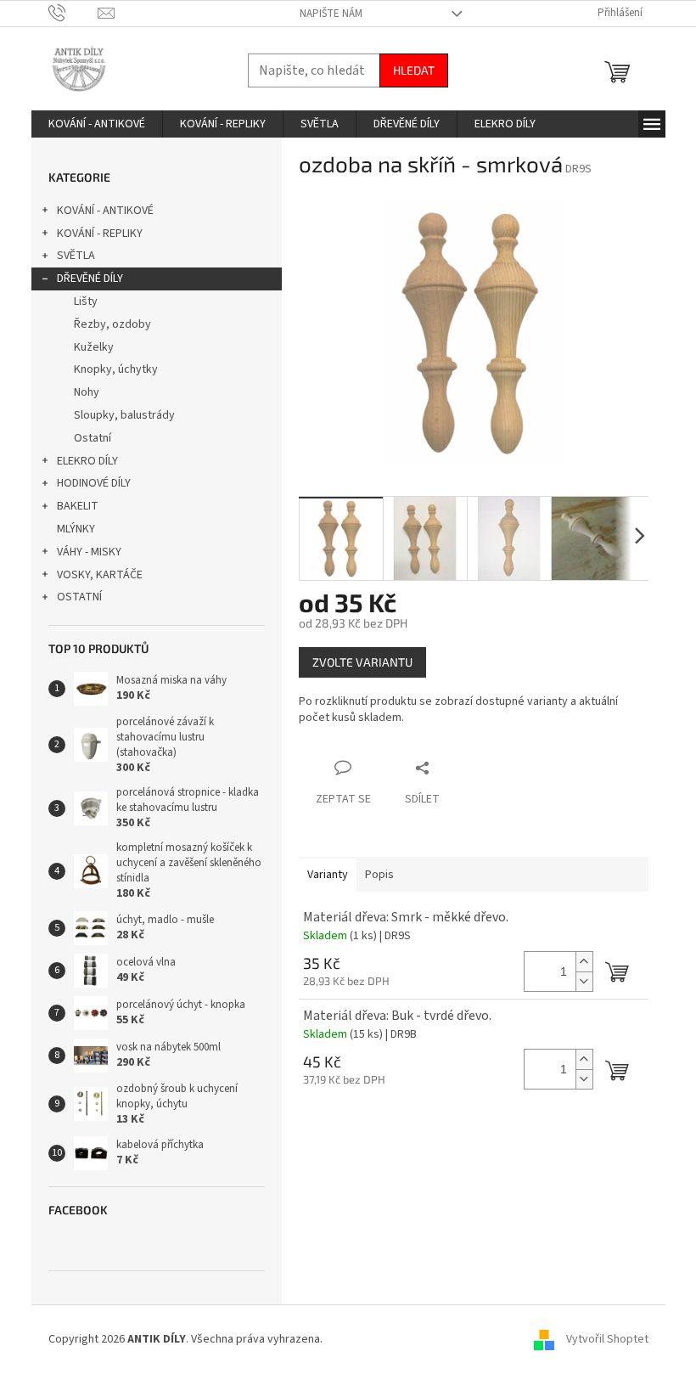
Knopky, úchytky (116, 369)
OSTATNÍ (79, 596)
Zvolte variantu (362, 662)
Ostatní (92, 438)
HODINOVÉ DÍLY (94, 483)
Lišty (86, 301)
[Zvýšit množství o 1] (583, 961)
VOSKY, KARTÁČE (100, 574)
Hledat (414, 70)
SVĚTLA (76, 255)
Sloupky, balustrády (124, 415)
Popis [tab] (379, 874)
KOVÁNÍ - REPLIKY (100, 233)
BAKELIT (77, 506)
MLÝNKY (76, 529)
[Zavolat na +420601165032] (73, 12)
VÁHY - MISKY (89, 551)
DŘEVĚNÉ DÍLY (90, 278)
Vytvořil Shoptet (607, 1339)
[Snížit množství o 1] (583, 981)
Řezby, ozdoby (112, 324)
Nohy (86, 392)
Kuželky (94, 347)
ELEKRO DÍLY (87, 461)
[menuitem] (96, 124)
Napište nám (331, 13)
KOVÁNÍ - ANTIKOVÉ (105, 210)
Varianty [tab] (327, 874)
